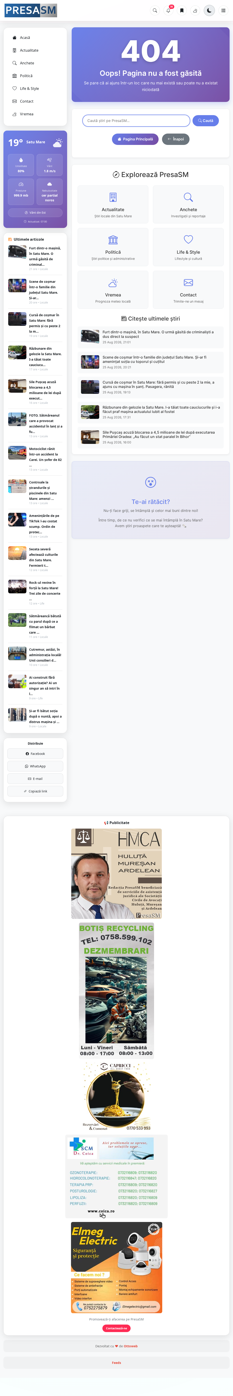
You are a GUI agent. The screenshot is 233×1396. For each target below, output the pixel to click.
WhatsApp (38, 766)
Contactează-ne (116, 1328)
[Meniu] (223, 10)
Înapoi (178, 139)
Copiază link (38, 791)
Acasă (25, 37)
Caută (207, 120)
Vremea (26, 113)
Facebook (38, 753)
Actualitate (29, 50)
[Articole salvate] (182, 10)
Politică (26, 75)
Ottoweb (131, 1346)
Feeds (116, 1363)
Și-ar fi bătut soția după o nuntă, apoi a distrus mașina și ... (45, 716)
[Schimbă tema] (209, 10)
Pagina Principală (138, 139)
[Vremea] (195, 10)
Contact (26, 101)
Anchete (27, 63)
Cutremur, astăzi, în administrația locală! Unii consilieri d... (45, 655)
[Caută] (155, 10)
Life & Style (29, 88)
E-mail (38, 778)
